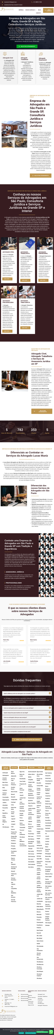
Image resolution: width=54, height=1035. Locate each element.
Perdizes (13, 840)
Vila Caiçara (48, 922)
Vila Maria (22, 837)
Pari (4, 810)
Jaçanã (21, 795)
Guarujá (47, 817)
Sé (3, 824)
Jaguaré (13, 818)
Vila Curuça (31, 853)
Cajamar (47, 793)
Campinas (47, 795)
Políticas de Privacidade (31, 1033)
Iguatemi (30, 800)
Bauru (46, 786)
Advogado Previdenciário (8, 301)
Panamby (39, 917)
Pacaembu (5, 807)
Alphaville (13, 776)
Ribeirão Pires (48, 874)
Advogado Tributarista (25, 301)
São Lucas (30, 836)
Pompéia (13, 848)
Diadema (47, 801)
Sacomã (39, 933)
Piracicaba (48, 861)
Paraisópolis (40, 922)
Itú (46, 833)
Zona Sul (40, 767)
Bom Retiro (5, 785)
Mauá (46, 846)
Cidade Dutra (40, 829)
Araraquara (48, 783)
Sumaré (13, 871)
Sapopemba (31, 846)
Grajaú (38, 838)
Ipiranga (39, 856)
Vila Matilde (31, 861)
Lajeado (30, 821)
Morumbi (39, 914)
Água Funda (40, 771)
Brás (4, 787)
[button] (27, 693)
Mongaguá (48, 853)
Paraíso (39, 919)
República (5, 813)
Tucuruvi (22, 830)
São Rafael (39, 938)
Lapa (12, 826)
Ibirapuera (39, 850)
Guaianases (31, 798)
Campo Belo (40, 785)
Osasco (13, 829)
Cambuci (5, 790)
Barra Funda (14, 791)
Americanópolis (32, 771)
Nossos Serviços (30, 10)
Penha (29, 831)
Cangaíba (30, 779)
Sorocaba (47, 908)
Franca (47, 810)
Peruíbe (47, 859)
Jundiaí (47, 838)
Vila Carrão (31, 851)
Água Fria (22, 771)
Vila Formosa (31, 856)
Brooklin (39, 783)
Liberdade (5, 805)
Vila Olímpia (40, 971)
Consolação (6, 797)
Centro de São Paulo (5, 768)
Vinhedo (47, 925)
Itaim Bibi (39, 858)
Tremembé (22, 827)
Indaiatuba (48, 825)
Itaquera (30, 805)
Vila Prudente (31, 864)
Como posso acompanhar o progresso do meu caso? (17, 731)
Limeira (47, 841)
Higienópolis (6, 800)
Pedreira (39, 927)
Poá (46, 864)
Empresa (21, 10)
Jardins (4, 802)
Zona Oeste (14, 767)
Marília (47, 844)
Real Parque (40, 930)
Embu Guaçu (48, 803)
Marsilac (39, 904)
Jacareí (47, 836)
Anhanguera (6, 775)
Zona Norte (23, 767)
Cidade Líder (31, 782)
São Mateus (31, 839)
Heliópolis (39, 845)
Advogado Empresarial (43, 59)
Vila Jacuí (30, 859)
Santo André (48, 876)
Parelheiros (40, 925)
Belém (29, 777)
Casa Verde (22, 781)
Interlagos (39, 853)
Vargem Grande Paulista (47, 918)
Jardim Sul (39, 898)
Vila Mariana (40, 961)
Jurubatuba (40, 901)
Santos (47, 879)
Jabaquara (39, 865)
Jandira (13, 821)
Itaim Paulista (31, 803)
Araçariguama (48, 781)
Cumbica (47, 798)
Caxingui (13, 802)
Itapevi (13, 816)
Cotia (12, 805)
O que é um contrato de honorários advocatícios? (16, 722)
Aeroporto (47, 775)
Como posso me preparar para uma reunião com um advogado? (20, 726)
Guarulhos (48, 820)
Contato (38, 13)
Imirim (21, 792)
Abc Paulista (48, 773)
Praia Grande (48, 867)
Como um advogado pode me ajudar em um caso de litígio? (19, 708)
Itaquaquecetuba (49, 831)
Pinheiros (13, 843)
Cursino (39, 836)
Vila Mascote (40, 964)
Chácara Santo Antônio (39, 811)
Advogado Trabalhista (24, 58)
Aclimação (5, 772)
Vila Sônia (39, 978)
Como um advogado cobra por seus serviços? (15, 717)
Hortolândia (48, 823)
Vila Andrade (40, 946)
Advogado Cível (8, 58)
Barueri (13, 794)
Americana (48, 778)
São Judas (39, 935)
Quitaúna (13, 855)
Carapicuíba (14, 799)
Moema (39, 912)
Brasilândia (22, 778)
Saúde (38, 943)
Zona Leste (31, 767)
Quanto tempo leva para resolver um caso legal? (16, 712)
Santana (22, 820)
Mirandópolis (40, 909)
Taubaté (47, 914)
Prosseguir (21, 1033)
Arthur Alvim (31, 774)
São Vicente (48, 901)
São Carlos (48, 890)
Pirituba (13, 846)
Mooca (30, 824)
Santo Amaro (40, 941)
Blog (39, 10)
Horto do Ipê (40, 848)
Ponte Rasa (31, 833)
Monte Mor (48, 856)
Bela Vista (5, 782)
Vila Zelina (31, 867)
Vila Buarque (6, 827)
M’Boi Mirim (40, 906)
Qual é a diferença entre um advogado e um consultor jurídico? (19, 693)
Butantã (13, 797)
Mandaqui (22, 811)
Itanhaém (47, 828)
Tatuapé (30, 848)
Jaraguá (13, 824)
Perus (21, 817)
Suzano (47, 911)
